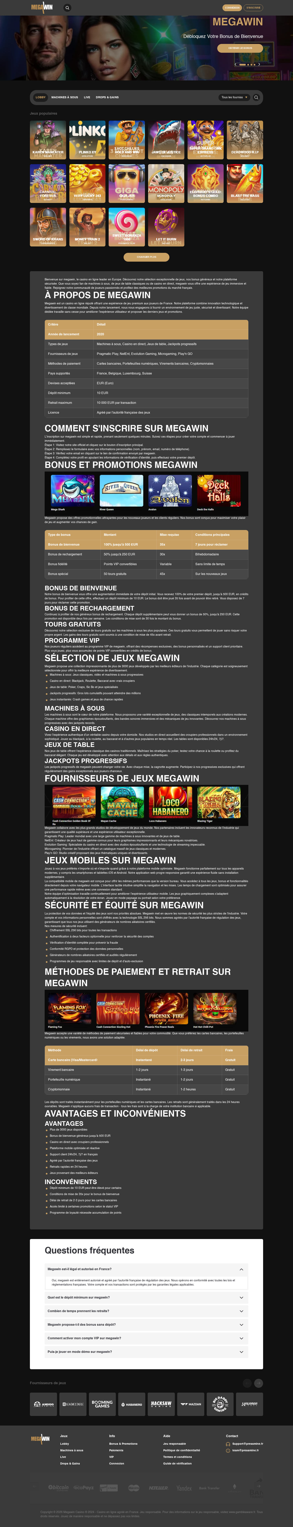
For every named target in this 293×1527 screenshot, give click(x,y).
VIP (111, 1457)
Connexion (232, 8)
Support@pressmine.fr (247, 1444)
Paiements (116, 1450)
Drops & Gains (107, 97)
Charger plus (146, 257)
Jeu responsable (174, 1444)
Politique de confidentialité (181, 1450)
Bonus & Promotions (123, 1444)
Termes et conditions (177, 1457)
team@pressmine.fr (245, 1450)
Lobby (41, 97)
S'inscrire (253, 8)
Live (87, 97)
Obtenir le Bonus (240, 48)
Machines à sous (64, 97)
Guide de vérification (177, 1463)
